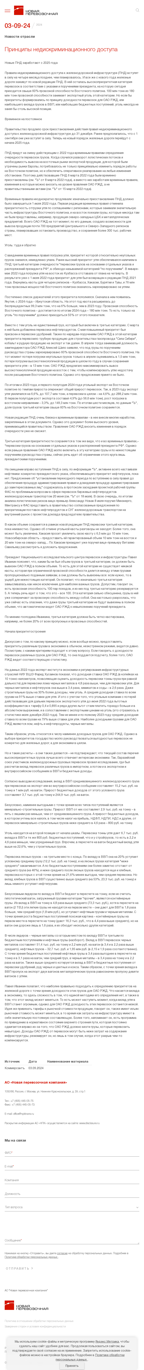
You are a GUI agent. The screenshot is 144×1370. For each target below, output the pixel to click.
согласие (62, 1253)
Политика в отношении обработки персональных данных (39, 1321)
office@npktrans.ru (23, 1114)
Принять (72, 1366)
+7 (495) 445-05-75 (22, 1101)
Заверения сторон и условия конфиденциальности (35, 1327)
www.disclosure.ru (89, 1123)
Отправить (17, 1269)
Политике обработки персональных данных (31, 1257)
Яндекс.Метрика (107, 1342)
